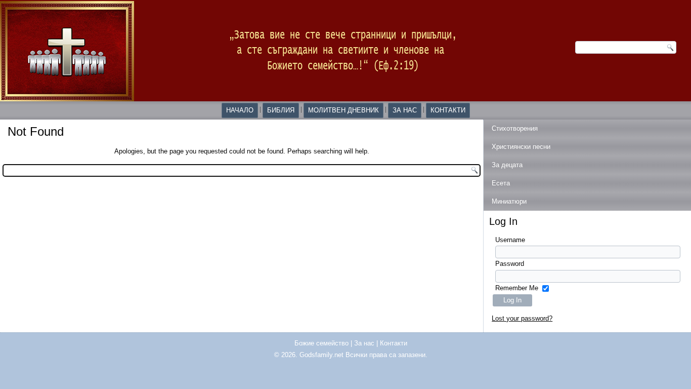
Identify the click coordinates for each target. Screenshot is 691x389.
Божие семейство (321, 343)
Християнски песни (521, 146)
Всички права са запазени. (386, 355)
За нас (405, 110)
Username (510, 240)
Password (509, 263)
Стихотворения (515, 128)
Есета (501, 183)
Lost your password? (522, 318)
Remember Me (516, 288)
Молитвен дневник (343, 110)
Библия (280, 110)
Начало (239, 110)
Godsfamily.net (321, 355)
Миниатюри (509, 201)
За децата (507, 165)
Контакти (447, 110)
